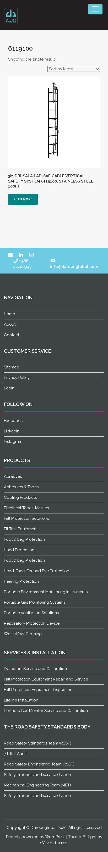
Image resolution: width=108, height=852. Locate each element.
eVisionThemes (53, 842)
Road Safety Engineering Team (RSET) (39, 764)
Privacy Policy (17, 377)
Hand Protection (19, 550)
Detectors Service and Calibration (35, 668)
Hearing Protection (21, 581)
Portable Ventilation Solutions (31, 612)
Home (9, 314)
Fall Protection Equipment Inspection (38, 689)
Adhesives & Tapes (21, 487)
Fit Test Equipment (21, 529)
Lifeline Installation (21, 700)
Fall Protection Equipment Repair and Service (46, 679)
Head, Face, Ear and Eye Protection (36, 571)
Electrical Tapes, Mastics (26, 508)
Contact (11, 335)
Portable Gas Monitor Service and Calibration (46, 710)
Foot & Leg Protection (24, 539)
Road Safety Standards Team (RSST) (37, 743)
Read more (23, 199)
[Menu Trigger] (95, 9)
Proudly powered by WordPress (35, 836)
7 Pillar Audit (15, 753)
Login (9, 388)
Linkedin (11, 431)
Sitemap (11, 367)
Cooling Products (20, 497)
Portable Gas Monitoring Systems (34, 602)
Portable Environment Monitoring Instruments (46, 592)
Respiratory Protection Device (32, 623)
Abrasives (13, 476)
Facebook (13, 420)
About (9, 324)
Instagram (13, 441)
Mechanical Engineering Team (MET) (37, 785)
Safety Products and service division (37, 774)
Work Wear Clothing (23, 633)
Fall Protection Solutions (26, 518)
